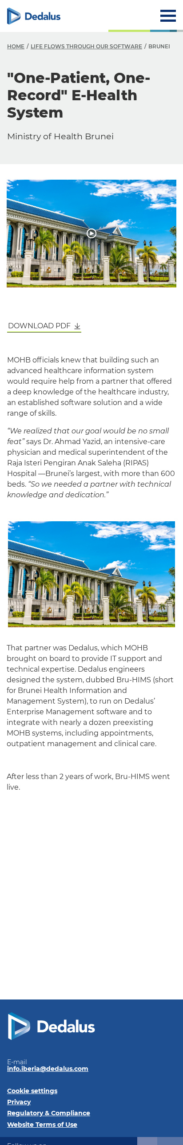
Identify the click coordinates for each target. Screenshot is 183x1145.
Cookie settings (32, 1091)
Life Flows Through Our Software (86, 46)
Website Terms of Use (42, 1125)
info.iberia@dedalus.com (47, 1069)
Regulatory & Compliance (48, 1113)
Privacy (19, 1102)
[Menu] (168, 16)
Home (15, 46)
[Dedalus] (33, 16)
